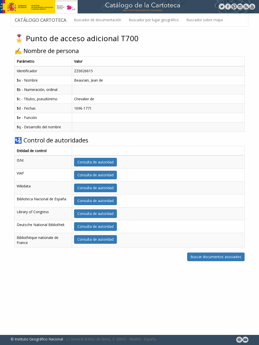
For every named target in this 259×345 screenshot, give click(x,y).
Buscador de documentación (97, 19)
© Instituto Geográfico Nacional (37, 339)
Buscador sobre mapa (204, 19)
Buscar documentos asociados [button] (215, 256)
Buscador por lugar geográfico (154, 19)
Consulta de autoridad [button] (95, 162)
